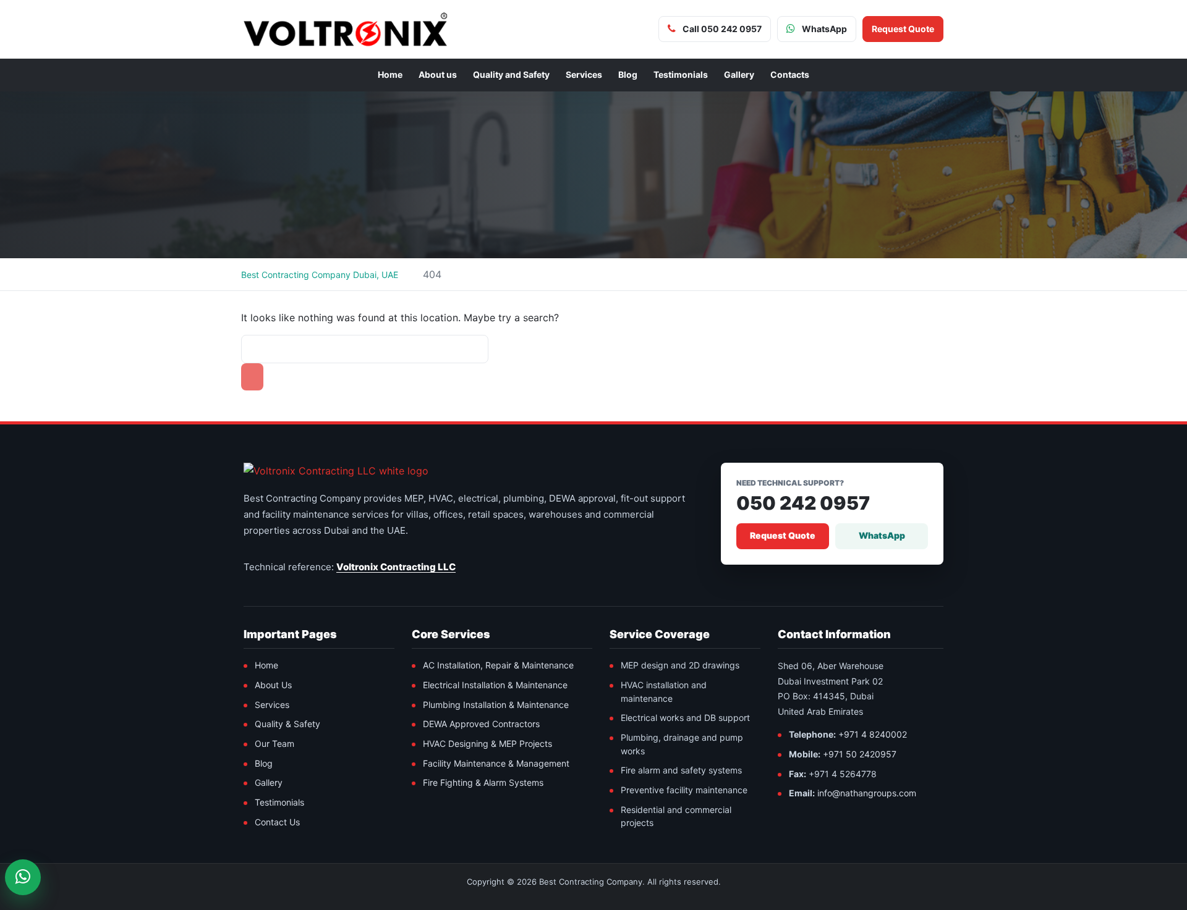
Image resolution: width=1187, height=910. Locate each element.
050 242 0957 (803, 503)
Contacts (789, 74)
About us (438, 74)
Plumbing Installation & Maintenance (496, 704)
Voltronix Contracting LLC (396, 567)
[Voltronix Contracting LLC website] (336, 471)
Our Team (274, 743)
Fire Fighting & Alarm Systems (483, 782)
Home (390, 74)
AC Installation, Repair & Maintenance (498, 665)
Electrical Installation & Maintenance (495, 685)
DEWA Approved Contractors (481, 723)
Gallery (739, 74)
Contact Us (277, 822)
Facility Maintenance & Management (496, 763)
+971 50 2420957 (859, 754)
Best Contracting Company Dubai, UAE (319, 274)
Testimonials (680, 74)
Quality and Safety (511, 74)
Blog (627, 74)
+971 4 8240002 (872, 734)
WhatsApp (882, 535)
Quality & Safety (287, 723)
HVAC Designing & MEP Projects (487, 743)
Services (584, 74)
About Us (273, 685)
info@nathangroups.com (866, 793)
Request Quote (782, 535)
